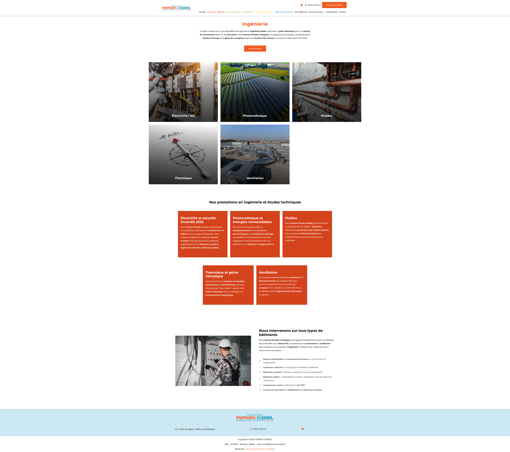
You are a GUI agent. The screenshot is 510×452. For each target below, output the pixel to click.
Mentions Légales (247, 444)
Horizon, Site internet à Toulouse (260, 449)
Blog (227, 444)
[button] (302, 5)
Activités (234, 444)
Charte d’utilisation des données (271, 444)
